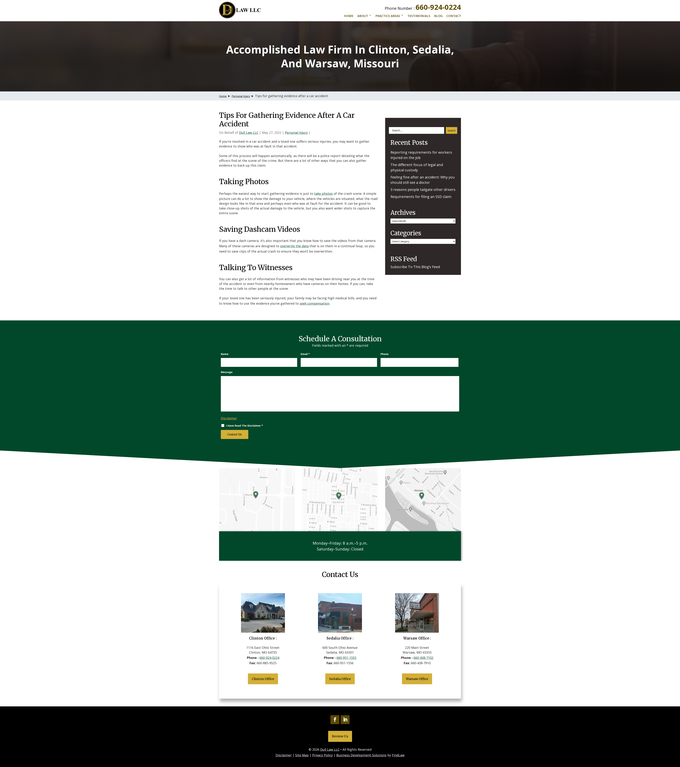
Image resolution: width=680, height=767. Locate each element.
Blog (438, 16)
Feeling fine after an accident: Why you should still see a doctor (422, 180)
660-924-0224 (438, 7)
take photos (323, 193)
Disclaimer (229, 418)
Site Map (302, 755)
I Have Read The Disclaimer (244, 425)
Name (224, 354)
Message (227, 372)
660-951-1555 (346, 658)
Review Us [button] (340, 736)
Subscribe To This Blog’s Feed (415, 266)
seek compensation (314, 303)
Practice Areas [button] (387, 16)
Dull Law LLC (248, 132)
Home (348, 16)
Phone (385, 354)
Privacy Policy (322, 755)
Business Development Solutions (361, 755)
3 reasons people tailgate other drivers (422, 189)
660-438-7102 (423, 658)
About (362, 16)
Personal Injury (296, 132)
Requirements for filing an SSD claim (420, 196)
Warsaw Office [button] (417, 679)
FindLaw (398, 755)
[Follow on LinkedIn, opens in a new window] (345, 719)
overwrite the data (294, 246)
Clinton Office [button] (263, 679)
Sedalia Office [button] (340, 679)
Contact (453, 16)
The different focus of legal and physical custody (416, 167)
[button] (676, 741)
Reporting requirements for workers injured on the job (421, 155)
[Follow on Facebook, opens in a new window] (334, 719)
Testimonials (418, 16)
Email (305, 354)
